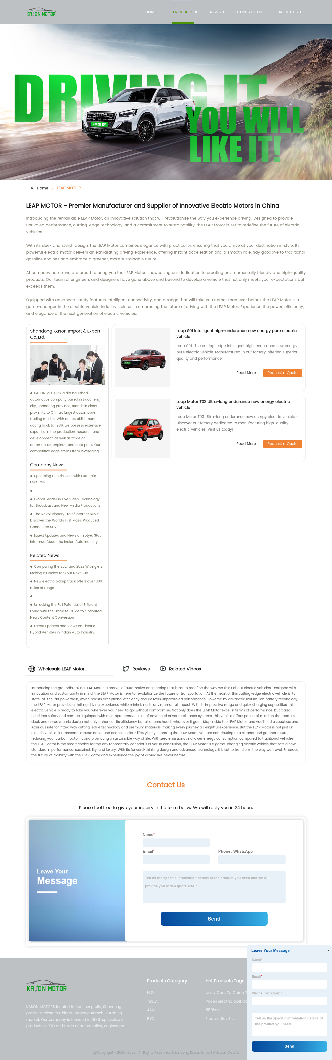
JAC (151, 1010)
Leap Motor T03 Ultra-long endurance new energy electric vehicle (233, 405)
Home (151, 12)
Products (183, 12)
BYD (150, 1019)
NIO (150, 993)
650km (212, 1010)
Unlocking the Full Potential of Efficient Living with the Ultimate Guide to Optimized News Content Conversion (66, 611)
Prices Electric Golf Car (227, 1001)
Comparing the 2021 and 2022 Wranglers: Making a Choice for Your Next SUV (66, 570)
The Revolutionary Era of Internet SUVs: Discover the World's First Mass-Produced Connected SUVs (64, 520)
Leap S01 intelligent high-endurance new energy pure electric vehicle (236, 334)
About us (288, 12)
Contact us (249, 12)
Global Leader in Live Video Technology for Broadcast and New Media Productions (65, 502)
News (215, 12)
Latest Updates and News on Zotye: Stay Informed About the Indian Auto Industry (65, 539)
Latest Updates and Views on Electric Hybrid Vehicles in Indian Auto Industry (62, 629)
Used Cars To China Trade (231, 993)
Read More (246, 373)
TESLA (152, 1001)
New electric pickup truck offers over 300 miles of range (66, 585)
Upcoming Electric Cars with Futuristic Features (63, 479)
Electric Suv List (220, 1019)
